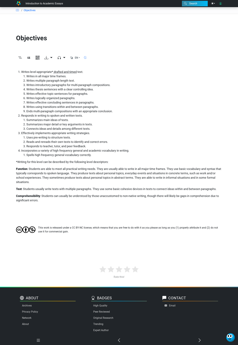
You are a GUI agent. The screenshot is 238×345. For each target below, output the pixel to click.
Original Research (103, 317)
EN (76, 57)
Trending (98, 324)
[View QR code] (38, 58)
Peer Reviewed (101, 311)
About (25, 324)
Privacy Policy (30, 311)
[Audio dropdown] (61, 58)
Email (172, 305)
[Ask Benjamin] (230, 337)
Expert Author (101, 330)
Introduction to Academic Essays (44, 3)
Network (26, 317)
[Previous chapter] (119, 340)
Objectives (29, 10)
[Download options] (48, 58)
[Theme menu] (213, 3)
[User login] (220, 3)
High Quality (100, 305)
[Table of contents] (17, 10)
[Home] (18, 3)
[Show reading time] (85, 57)
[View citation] (29, 58)
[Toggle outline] (20, 58)
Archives (27, 305)
